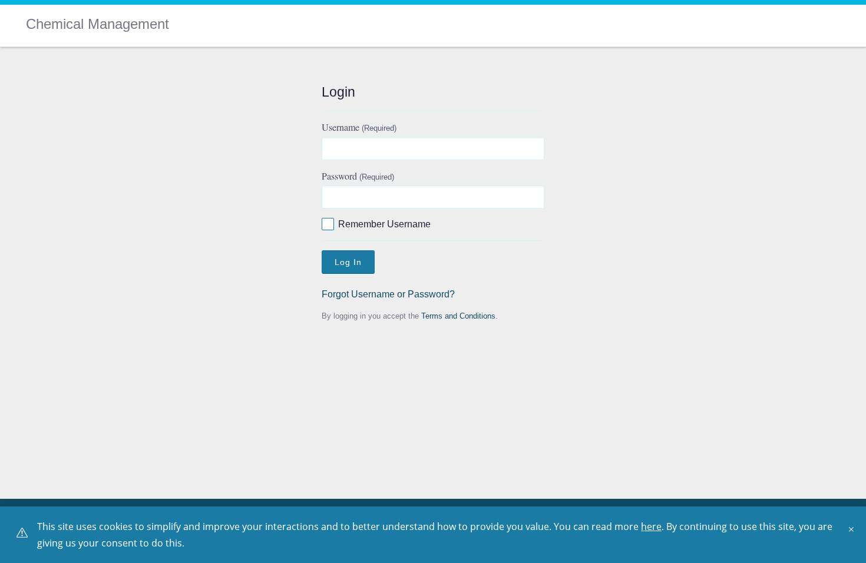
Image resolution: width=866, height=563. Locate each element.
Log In (348, 262)
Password (358, 176)
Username (359, 127)
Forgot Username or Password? (388, 294)
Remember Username (384, 224)
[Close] (854, 533)
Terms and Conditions (458, 316)
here (651, 526)
